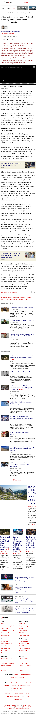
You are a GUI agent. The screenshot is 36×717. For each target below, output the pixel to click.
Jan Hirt (21, 628)
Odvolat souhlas (11, 708)
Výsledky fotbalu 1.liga (7, 643)
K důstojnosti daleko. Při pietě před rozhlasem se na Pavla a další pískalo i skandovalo (21, 387)
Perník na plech (23, 652)
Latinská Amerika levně (7, 668)
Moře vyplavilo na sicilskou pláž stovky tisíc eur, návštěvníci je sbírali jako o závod (22, 448)
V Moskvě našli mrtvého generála (20, 372)
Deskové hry (9, 696)
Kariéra (24, 705)
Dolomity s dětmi (5, 670)
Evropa (11, 374)
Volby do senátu (5, 633)
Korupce (3, 299)
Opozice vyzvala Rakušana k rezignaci (22, 320)
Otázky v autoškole (24, 668)
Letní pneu (28, 693)
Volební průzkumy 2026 (7, 626)
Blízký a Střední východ (15, 468)
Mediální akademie (9, 707)
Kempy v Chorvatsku (6, 658)
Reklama (18, 705)
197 (16, 36)
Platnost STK (22, 670)
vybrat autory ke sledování (7, 33)
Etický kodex (18, 707)
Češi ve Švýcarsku (6, 665)
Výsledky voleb (5, 628)
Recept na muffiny (24, 643)
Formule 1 (4, 650)
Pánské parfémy (17, 699)
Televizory (16, 696)
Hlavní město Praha (14, 391)
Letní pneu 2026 (23, 658)
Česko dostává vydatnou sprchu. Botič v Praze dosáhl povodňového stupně (21, 356)
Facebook (7, 705)
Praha (14, 297)
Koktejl (11, 452)
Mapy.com (17, 674)
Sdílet (10, 36)
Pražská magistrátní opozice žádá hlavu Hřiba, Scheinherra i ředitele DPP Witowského (22, 336)
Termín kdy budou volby (7, 630)
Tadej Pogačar (23, 630)
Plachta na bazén (20, 682)
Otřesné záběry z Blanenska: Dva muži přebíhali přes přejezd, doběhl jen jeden (18, 544)
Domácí (3, 259)
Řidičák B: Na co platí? (25, 665)
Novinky (18, 31)
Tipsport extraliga (5, 645)
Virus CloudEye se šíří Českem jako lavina (21, 433)
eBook (4, 36)
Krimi (2, 167)
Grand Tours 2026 (24, 635)
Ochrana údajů (27, 707)
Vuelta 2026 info (23, 623)
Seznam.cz (26, 2)
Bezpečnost (13, 436)
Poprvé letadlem (5, 661)
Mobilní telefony (24, 691)
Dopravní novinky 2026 (25, 663)
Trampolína (29, 682)
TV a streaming (13, 422)
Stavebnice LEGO (8, 693)
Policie (27, 299)
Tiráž (28, 705)
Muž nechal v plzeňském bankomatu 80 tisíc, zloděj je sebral (21, 403)
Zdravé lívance (23, 645)
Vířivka (21, 688)
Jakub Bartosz (4, 31)
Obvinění (29, 297)
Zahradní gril (14, 688)
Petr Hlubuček (21, 297)
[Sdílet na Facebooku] (31, 292)
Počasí (11, 361)
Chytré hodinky (25, 696)
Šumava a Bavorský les (7, 663)
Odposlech (21, 299)
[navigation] (2, 2)
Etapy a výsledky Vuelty (25, 626)
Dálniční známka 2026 (25, 661)
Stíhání (15, 299)
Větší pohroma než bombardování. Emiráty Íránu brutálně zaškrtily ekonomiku (20, 464)
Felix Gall (21, 633)
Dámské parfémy (19, 693)
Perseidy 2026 (13, 677)
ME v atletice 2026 (6, 648)
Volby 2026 (4, 623)
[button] (34, 67)
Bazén (12, 682)
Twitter (13, 705)
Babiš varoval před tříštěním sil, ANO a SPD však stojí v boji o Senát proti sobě (31, 543)
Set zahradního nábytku (24, 685)
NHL (2, 652)
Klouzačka (13, 685)
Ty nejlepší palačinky (24, 641)
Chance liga (4, 641)
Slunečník (7, 685)
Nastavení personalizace (22, 708)
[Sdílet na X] (34, 292)
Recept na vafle (23, 650)
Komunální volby (5, 635)
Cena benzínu (22, 677)
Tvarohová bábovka (24, 648)
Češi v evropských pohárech (17, 680)
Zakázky (9, 299)
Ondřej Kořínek (12, 31)
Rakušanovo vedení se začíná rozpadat (21, 308)
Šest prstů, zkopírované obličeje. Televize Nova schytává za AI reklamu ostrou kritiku (21, 418)
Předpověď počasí (26, 674)
